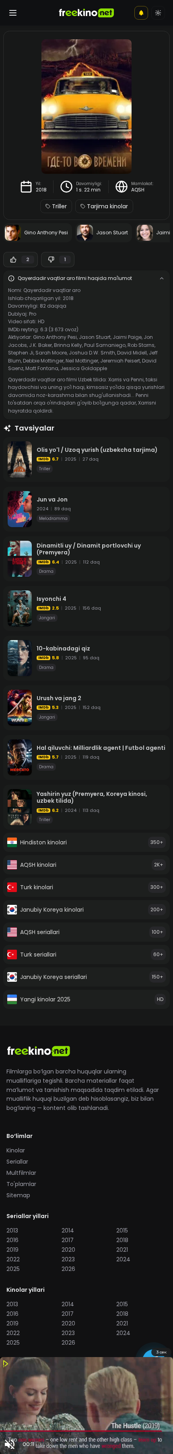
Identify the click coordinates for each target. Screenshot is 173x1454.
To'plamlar (21, 1184)
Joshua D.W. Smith (92, 352)
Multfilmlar (21, 1173)
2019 (12, 1250)
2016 (12, 1240)
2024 (123, 1259)
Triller (59, 206)
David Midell (132, 352)
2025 (13, 1269)
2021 (122, 1250)
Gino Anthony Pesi (55, 337)
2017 (68, 1240)
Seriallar (17, 1162)
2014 (68, 1230)
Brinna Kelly (68, 345)
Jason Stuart (95, 337)
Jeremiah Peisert (120, 360)
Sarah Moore (51, 352)
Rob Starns (141, 345)
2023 (68, 1259)
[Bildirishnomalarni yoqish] (141, 13)
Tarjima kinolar (107, 206)
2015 (122, 1230)
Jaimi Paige (127, 337)
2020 (68, 1250)
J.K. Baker (40, 345)
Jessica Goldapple (83, 368)
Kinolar (15, 1150)
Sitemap (18, 1195)
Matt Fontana (41, 368)
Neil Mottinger (82, 360)
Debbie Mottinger (43, 360)
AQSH (137, 190)
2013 (12, 1230)
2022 (13, 1259)
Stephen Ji (20, 352)
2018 (41, 190)
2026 (68, 1269)
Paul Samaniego (105, 345)
